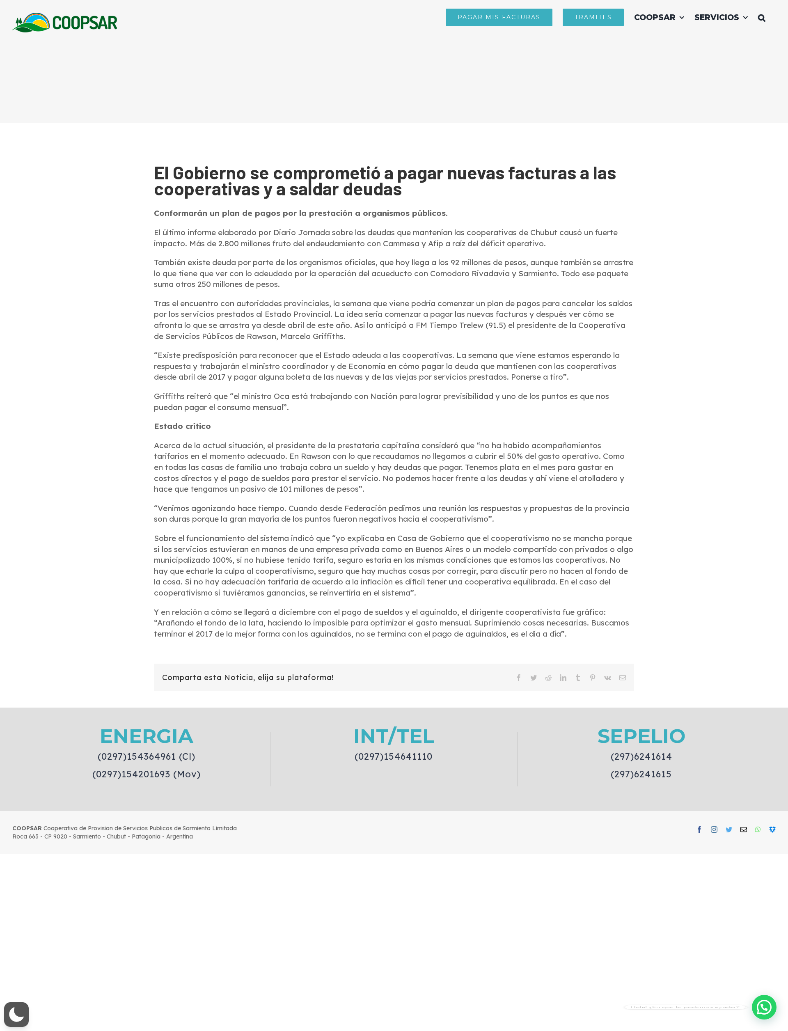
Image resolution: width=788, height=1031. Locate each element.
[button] (761, 17)
